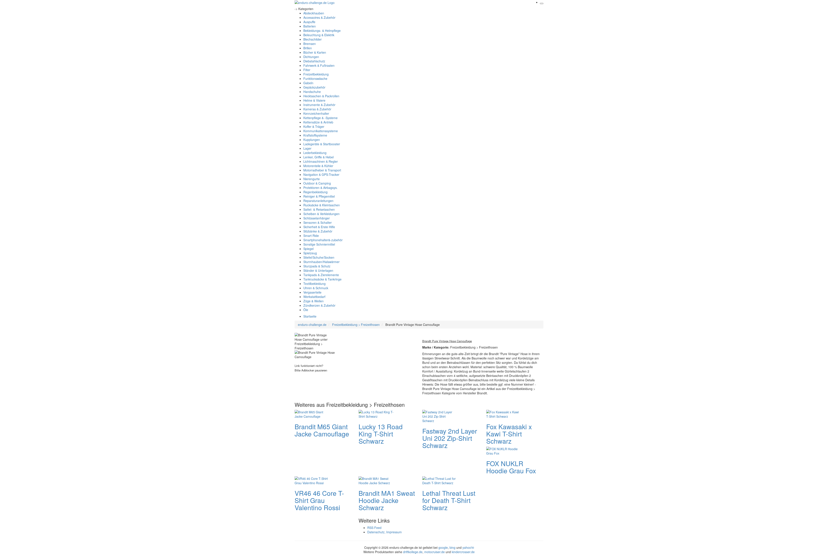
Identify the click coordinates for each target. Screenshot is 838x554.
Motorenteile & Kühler (318, 166)
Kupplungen (311, 139)
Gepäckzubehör (314, 87)
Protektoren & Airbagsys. (320, 187)
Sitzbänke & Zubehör (317, 231)
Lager (307, 148)
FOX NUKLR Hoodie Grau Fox (511, 467)
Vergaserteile (312, 292)
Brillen (307, 48)
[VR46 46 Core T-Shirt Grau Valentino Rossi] (312, 480)
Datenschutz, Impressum (384, 532)
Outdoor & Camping (317, 183)
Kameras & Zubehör (317, 109)
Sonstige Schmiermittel (319, 244)
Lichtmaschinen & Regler (320, 161)
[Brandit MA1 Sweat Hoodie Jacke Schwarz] (376, 480)
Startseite (309, 316)
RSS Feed (374, 527)
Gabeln (308, 83)
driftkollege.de (412, 552)
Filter (306, 70)
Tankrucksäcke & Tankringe (322, 279)
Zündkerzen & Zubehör (319, 305)
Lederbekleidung (314, 152)
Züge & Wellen (313, 301)
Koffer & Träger (313, 126)
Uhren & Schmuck (315, 288)
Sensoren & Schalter (317, 222)
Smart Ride (311, 235)
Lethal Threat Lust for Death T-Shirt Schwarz (448, 500)
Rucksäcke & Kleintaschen (321, 205)
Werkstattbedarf (314, 296)
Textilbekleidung (314, 283)
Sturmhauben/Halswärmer (321, 262)
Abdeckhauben (313, 13)
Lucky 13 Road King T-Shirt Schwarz (381, 434)
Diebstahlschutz (314, 61)
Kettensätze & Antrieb (318, 122)
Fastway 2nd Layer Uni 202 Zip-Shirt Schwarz (449, 438)
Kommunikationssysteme (320, 131)
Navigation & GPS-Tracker (321, 174)
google (443, 547)
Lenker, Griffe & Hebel (318, 157)
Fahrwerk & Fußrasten (319, 65)
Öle (305, 310)
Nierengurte (311, 179)
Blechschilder (312, 39)
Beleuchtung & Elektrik (318, 35)
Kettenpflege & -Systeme (320, 118)
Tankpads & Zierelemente (321, 275)
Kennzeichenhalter (316, 113)
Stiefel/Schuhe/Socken (318, 257)
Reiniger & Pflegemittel (319, 196)
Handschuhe (312, 91)
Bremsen (309, 43)
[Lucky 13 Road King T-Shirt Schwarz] (376, 413)
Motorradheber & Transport (322, 170)
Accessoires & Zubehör (319, 17)
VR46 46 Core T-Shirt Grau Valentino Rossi (319, 500)
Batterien (309, 26)
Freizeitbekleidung (316, 74)
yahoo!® (468, 547)
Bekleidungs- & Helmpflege (322, 30)
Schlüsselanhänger (316, 218)
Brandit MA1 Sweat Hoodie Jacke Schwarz (387, 500)
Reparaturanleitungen (318, 200)
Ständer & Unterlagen (318, 270)
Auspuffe (309, 22)
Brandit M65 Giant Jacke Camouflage (322, 430)
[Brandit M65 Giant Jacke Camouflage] (312, 413)
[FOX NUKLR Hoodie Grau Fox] (503, 450)
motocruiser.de (434, 552)
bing (452, 547)
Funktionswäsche (315, 78)
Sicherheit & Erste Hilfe (319, 227)
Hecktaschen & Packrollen (321, 96)
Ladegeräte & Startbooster (321, 144)
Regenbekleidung (315, 192)
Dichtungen (311, 57)
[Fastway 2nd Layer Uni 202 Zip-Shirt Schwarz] (439, 416)
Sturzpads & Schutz (316, 266)
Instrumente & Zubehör (319, 105)
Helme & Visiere (314, 100)
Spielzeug (310, 253)
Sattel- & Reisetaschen (319, 209)
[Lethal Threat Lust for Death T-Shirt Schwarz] (439, 480)
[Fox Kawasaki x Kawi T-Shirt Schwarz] (503, 413)
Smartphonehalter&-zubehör (323, 240)
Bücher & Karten (314, 52)
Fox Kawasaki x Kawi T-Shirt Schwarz (509, 434)
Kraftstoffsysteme (315, 135)
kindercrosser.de (463, 552)
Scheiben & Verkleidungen (321, 214)
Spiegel (308, 248)
